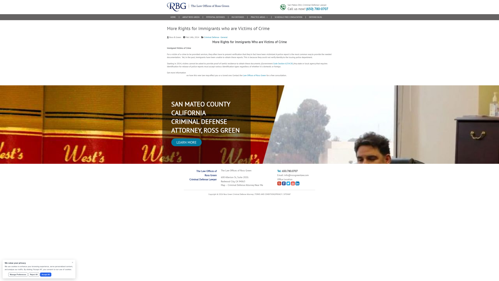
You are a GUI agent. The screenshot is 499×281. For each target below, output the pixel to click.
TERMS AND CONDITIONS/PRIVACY (268, 194)
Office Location (284, 179)
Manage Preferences (18, 275)
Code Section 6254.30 (283, 63)
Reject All (34, 275)
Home (173, 17)
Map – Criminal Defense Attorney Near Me (242, 185)
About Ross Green (190, 17)
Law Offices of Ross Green (255, 75)
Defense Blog (315, 17)
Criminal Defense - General (216, 37)
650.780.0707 (290, 171)
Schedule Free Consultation (288, 17)
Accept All (46, 275)
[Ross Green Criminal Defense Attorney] (198, 10)
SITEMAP (287, 194)
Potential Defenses (215, 17)
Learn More (186, 142)
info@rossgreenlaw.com (296, 175)
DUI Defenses (238, 17)
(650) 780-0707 (317, 9)
